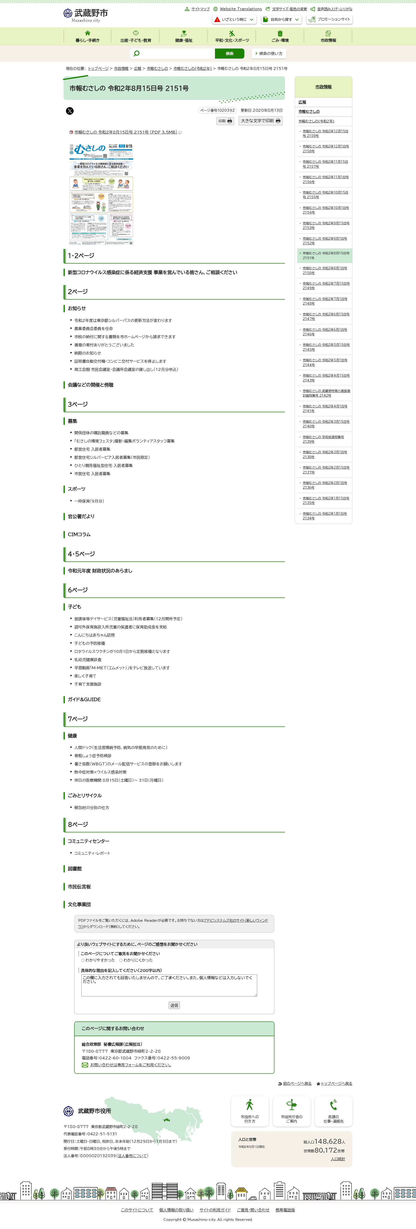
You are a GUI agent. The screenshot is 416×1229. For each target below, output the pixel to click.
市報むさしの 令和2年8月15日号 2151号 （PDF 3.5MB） (125, 132)
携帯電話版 (285, 1210)
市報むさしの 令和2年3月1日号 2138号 (325, 454)
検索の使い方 (270, 53)
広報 (137, 68)
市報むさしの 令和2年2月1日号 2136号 (325, 485)
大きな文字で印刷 (257, 121)
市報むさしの (157, 68)
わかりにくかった (138, 960)
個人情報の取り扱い (176, 1210)
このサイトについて (137, 1210)
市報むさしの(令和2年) (193, 68)
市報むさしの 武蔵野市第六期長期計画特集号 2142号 (326, 393)
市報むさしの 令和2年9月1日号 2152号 (325, 241)
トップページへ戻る (336, 1083)
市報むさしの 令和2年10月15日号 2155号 (325, 195)
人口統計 (338, 1159)
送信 (174, 1005)
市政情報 (121, 68)
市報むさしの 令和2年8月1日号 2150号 (325, 270)
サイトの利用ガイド (215, 1210)
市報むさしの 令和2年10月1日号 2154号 (326, 210)
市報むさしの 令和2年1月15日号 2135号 (326, 500)
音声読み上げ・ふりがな (334, 9)
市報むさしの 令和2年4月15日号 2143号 (326, 378)
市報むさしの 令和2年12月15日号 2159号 (325, 133)
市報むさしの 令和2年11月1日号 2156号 (326, 179)
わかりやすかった (100, 960)
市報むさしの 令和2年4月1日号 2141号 (325, 408)
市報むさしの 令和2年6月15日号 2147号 (326, 316)
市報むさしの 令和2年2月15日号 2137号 (326, 470)
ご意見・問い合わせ (253, 1210)
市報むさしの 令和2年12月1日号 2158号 (326, 149)
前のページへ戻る (297, 1083)
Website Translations (241, 9)
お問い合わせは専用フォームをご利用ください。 (130, 1065)
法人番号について (132, 1156)
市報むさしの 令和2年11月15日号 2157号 (325, 164)
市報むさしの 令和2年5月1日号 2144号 (325, 362)
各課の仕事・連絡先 (334, 1119)
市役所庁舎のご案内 (292, 1119)
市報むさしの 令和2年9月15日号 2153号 (326, 225)
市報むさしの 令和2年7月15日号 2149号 (326, 286)
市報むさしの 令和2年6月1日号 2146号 (325, 332)
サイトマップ (201, 9)
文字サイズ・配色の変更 (289, 9)
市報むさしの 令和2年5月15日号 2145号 (326, 347)
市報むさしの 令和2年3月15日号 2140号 (326, 424)
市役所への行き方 (250, 1119)
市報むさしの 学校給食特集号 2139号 (323, 439)
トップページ (98, 68)
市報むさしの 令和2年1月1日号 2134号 (325, 516)
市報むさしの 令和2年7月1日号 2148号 (325, 301)
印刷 (222, 121)
